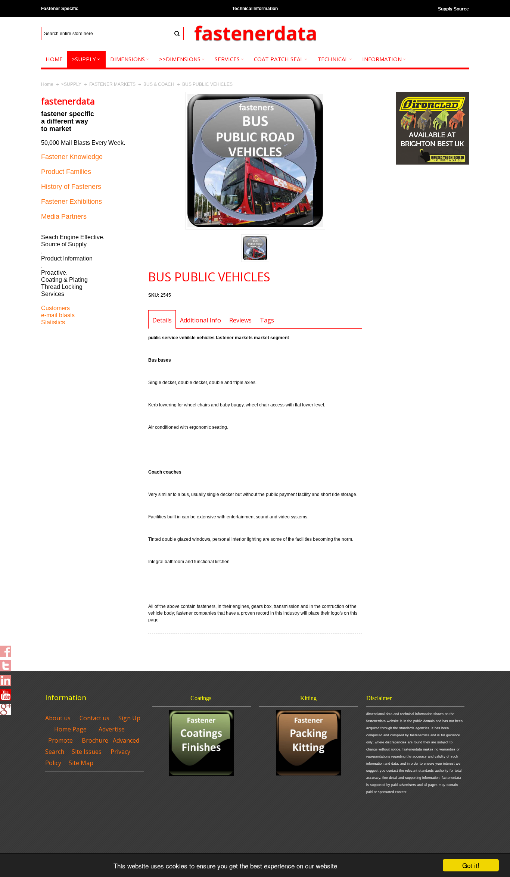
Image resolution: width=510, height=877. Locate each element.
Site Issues (87, 752)
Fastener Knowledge (72, 156)
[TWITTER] (5, 663)
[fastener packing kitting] (308, 742)
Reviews (240, 320)
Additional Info (200, 320)
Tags (267, 320)
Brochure (95, 740)
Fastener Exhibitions (71, 201)
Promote (60, 740)
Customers (55, 308)
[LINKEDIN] (5, 678)
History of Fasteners (71, 186)
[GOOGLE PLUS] (5, 707)
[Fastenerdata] (255, 33)
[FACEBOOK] (5, 649)
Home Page (70, 729)
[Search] (177, 33)
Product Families (66, 171)
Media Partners (64, 216)
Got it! (470, 865)
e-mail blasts (58, 315)
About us (58, 718)
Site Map (81, 763)
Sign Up (129, 718)
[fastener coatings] (201, 743)
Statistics (53, 322)
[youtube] (5, 692)
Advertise (112, 729)
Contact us (94, 718)
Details (162, 320)
